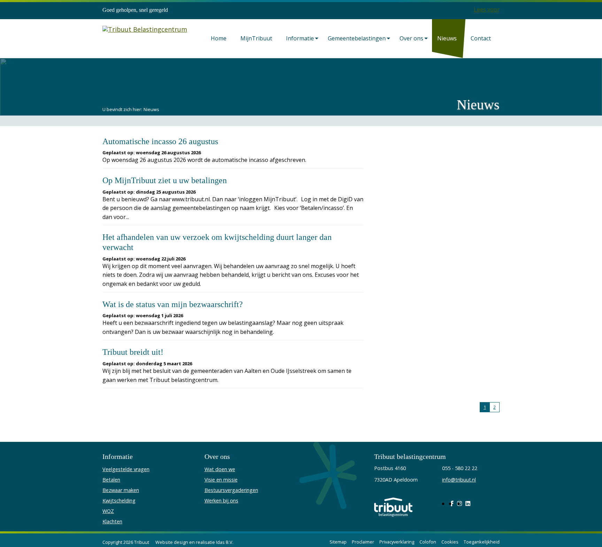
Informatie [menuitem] (300, 38)
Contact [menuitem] (481, 38)
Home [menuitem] (218, 38)
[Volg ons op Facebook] (452, 503)
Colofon (427, 542)
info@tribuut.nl (459, 479)
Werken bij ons (221, 500)
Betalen (111, 479)
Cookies (449, 542)
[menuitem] (220, 38)
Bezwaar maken (120, 490)
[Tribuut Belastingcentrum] (144, 37)
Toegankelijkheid (482, 542)
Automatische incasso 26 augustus (160, 141)
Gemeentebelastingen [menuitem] (357, 38)
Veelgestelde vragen (125, 469)
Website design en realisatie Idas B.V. (194, 542)
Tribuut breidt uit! (132, 352)
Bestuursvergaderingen (231, 490)
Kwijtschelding (119, 500)
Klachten (112, 521)
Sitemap (338, 542)
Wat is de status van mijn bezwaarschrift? (172, 304)
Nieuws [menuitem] (447, 38)
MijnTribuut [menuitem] (256, 38)
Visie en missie (221, 479)
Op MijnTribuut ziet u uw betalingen (164, 180)
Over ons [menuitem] (411, 38)
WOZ (108, 511)
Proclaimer (363, 542)
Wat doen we (219, 469)
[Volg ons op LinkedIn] (467, 503)
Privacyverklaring (396, 542)
